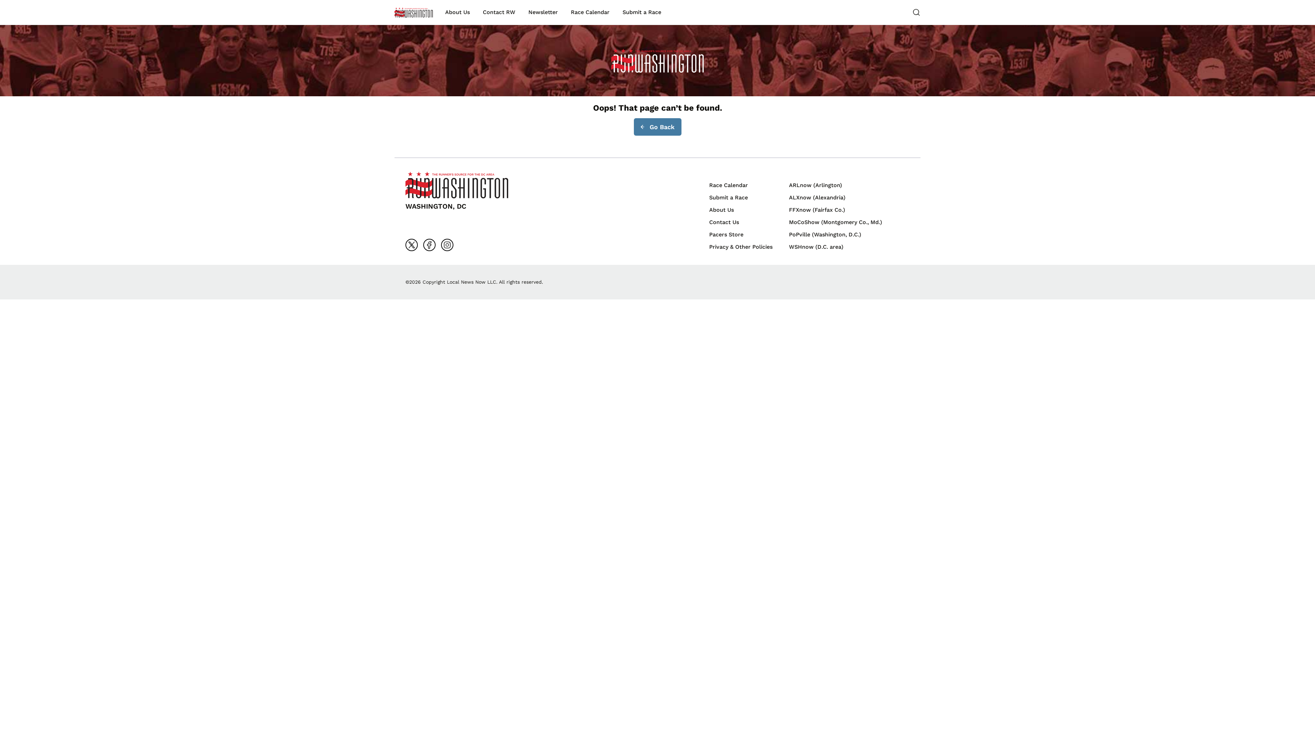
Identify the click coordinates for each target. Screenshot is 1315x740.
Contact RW (499, 12)
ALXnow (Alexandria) (817, 197)
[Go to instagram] (447, 245)
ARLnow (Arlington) (815, 185)
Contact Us (724, 222)
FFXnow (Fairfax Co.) (817, 210)
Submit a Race (642, 12)
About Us (457, 12)
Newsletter (543, 12)
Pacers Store (726, 234)
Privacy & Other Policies (741, 247)
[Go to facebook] (429, 245)
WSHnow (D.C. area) (816, 247)
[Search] (916, 12)
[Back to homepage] (413, 12)
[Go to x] (411, 245)
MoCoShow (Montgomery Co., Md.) (835, 222)
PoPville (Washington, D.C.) (825, 234)
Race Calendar (590, 12)
